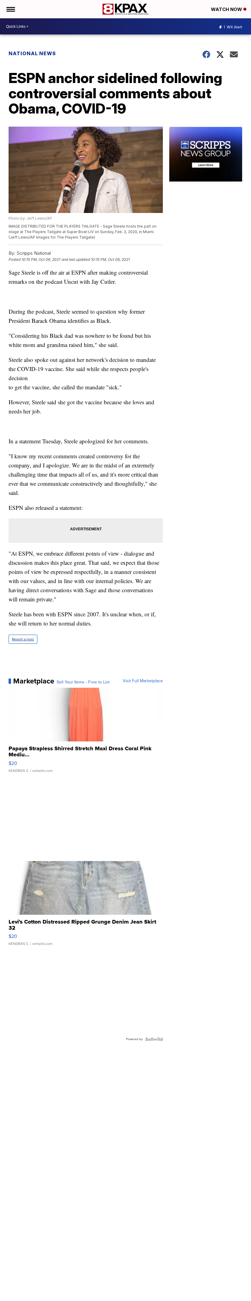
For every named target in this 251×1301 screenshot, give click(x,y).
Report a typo (23, 639)
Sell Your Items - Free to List (83, 682)
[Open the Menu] (10, 9)
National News (32, 53)
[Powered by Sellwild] (154, 1039)
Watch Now (227, 9)
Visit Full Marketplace (143, 681)
